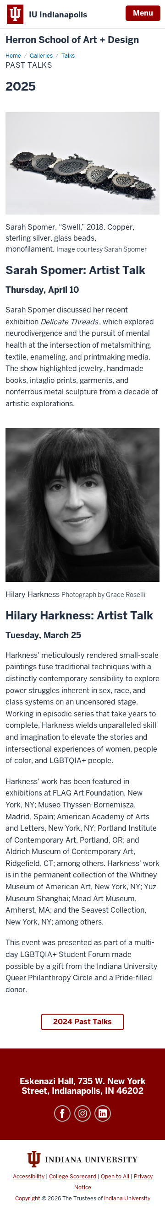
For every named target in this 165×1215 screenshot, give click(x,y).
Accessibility (28, 1176)
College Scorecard (72, 1176)
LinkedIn (102, 1113)
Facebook (62, 1113)
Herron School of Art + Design (72, 40)
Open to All (115, 1176)
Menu (143, 13)
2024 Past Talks (82, 1022)
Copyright (27, 1198)
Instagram (82, 1113)
